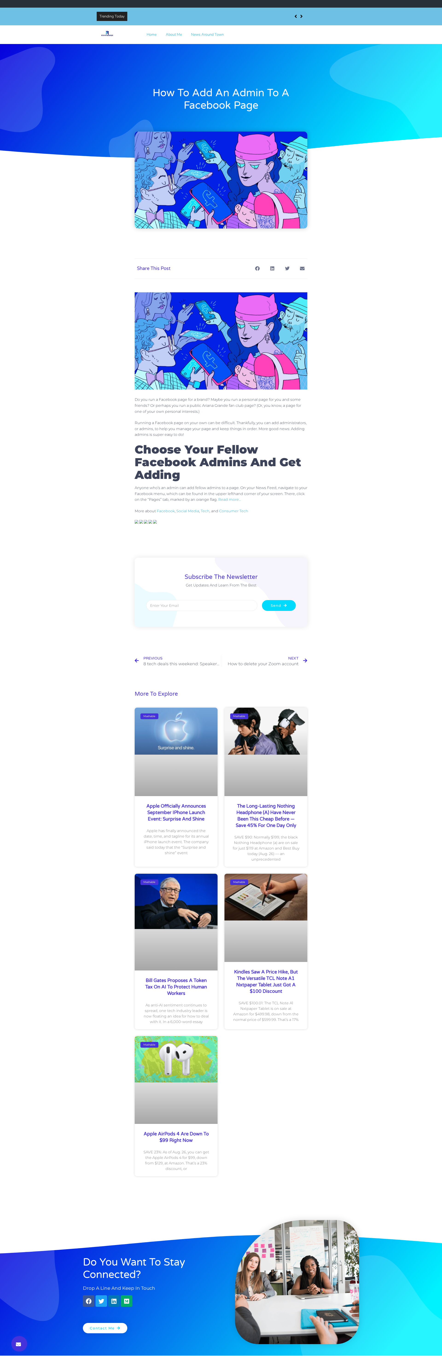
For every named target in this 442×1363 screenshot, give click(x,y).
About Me (174, 34)
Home (152, 34)
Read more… (229, 499)
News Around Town (207, 34)
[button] (19, 1343)
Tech (205, 511)
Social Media (187, 511)
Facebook (166, 511)
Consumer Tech (233, 511)
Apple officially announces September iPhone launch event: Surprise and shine (193, 16)
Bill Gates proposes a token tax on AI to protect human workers (176, 987)
